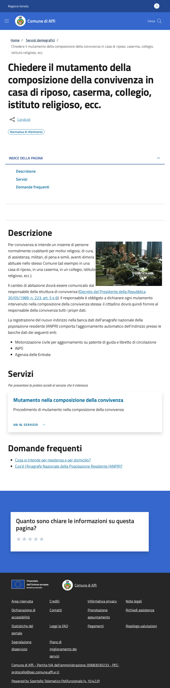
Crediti (55, 601)
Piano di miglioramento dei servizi (63, 649)
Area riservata (22, 601)
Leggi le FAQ (59, 626)
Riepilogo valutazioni (141, 626)
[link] (30, 424)
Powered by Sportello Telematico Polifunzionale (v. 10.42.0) (56, 681)
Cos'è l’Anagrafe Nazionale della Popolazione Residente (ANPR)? (68, 466)
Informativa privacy (102, 601)
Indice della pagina (26, 158)
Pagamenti (96, 626)
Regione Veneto (18, 6)
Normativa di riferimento (26, 131)
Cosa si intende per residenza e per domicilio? (53, 460)
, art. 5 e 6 (49, 298)
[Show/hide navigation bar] (7, 21)
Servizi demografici (40, 40)
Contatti (56, 610)
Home (15, 40)
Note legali (134, 601)
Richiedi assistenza (140, 610)
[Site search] (159, 21)
